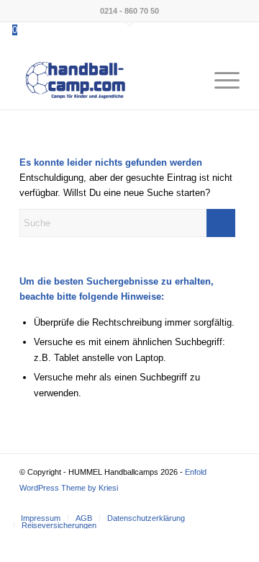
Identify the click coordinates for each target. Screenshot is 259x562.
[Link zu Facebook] (185, 503)
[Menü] (220, 81)
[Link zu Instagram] (207, 503)
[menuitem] (186, 81)
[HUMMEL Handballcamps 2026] (107, 81)
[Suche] (186, 81)
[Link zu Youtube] (229, 503)
